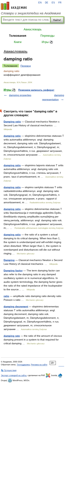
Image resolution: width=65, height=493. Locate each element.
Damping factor (13, 270)
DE (46, 2)
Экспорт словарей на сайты (14, 375)
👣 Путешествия (8, 370)
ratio (6, 296)
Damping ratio (12, 121)
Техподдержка (23, 364)
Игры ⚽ (47, 42)
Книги (17, 42)
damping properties (20, 95)
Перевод (25, 65)
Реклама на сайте (39, 364)
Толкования (17, 35)
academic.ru (14, 6)
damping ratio (12, 135)
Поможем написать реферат (36, 89)
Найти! (57, 20)
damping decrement (16, 306)
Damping (9, 260)
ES (53, 2)
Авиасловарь (33, 29)
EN (40, 2)
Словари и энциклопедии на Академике (31, 13)
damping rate (12, 335)
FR (59, 2)
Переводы (47, 35)
